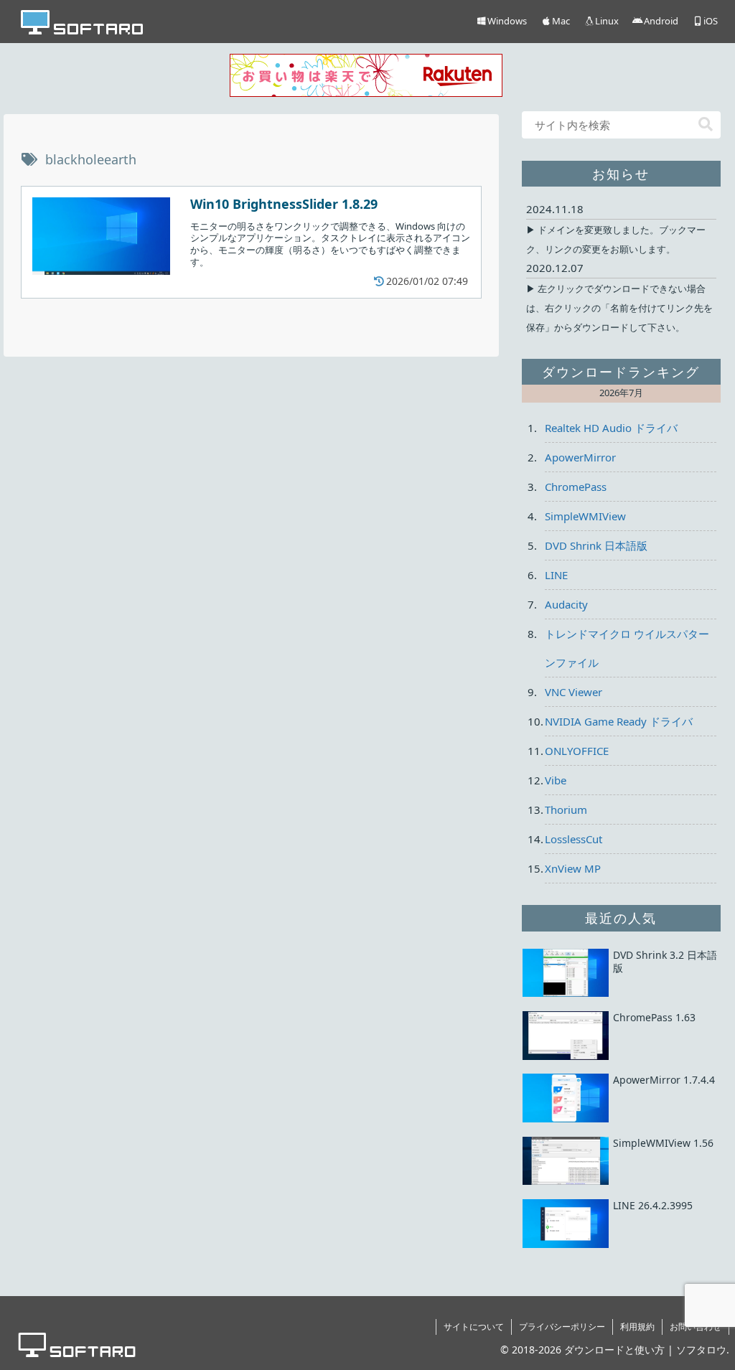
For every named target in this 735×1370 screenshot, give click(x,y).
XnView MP (573, 868)
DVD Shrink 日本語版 (596, 545)
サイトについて (474, 1326)
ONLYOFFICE (577, 750)
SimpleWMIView (585, 516)
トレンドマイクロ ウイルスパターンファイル (627, 648)
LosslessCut (573, 839)
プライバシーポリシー (562, 1326)
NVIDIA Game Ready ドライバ (619, 721)
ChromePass (576, 486)
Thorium (566, 809)
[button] (705, 124)
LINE (556, 575)
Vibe (555, 780)
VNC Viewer (573, 692)
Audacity (566, 604)
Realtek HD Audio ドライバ (611, 428)
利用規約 (637, 1326)
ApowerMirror (580, 457)
